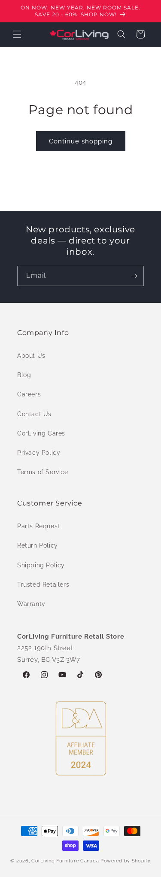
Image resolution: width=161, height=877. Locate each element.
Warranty (31, 603)
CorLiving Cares (41, 433)
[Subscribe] (134, 276)
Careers (29, 394)
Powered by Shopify (125, 861)
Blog (24, 375)
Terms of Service (42, 472)
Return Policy (37, 545)
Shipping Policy (41, 565)
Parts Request (38, 526)
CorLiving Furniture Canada (65, 861)
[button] (17, 34)
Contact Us (34, 414)
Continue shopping (80, 141)
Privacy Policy (38, 452)
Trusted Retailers (43, 584)
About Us (31, 355)
